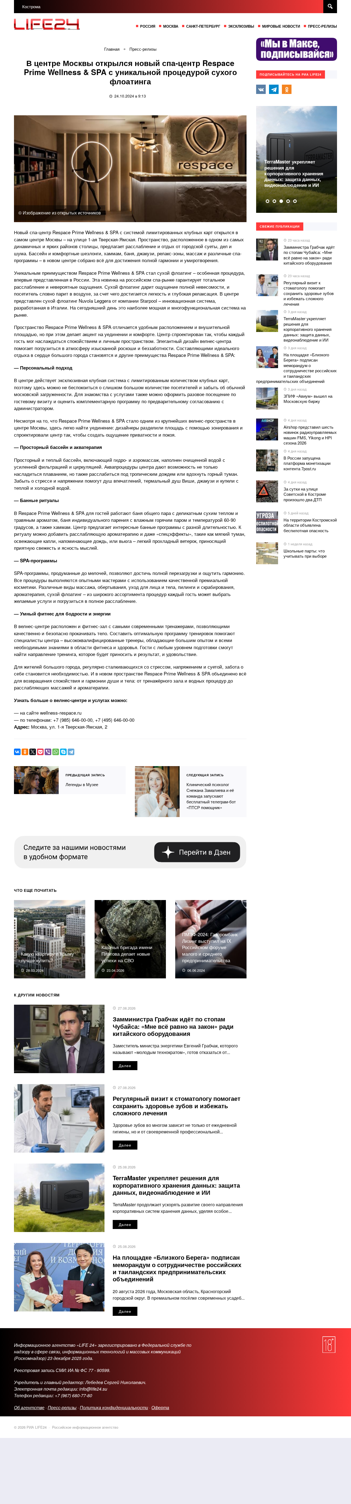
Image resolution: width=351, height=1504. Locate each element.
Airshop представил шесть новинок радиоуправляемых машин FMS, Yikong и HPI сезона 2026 (310, 435)
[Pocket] (40, 752)
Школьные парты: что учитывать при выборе (305, 553)
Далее (125, 1065)
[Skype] (63, 752)
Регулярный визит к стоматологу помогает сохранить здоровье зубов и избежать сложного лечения (176, 1105)
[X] (32, 752)
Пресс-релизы (62, 1407)
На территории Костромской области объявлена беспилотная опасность (310, 525)
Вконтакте (260, 89)
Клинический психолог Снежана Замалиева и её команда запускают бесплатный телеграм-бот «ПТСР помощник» (157, 791)
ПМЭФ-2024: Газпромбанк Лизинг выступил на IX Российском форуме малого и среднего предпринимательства (209, 947)
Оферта (160, 1407)
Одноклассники (286, 89)
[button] (267, 201)
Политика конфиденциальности (114, 1407)
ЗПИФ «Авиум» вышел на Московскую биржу (308, 398)
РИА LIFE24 (55, 25)
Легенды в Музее (36, 780)
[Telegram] (71, 752)
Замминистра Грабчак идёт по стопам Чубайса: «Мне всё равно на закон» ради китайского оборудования (173, 1026)
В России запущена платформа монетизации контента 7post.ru (307, 463)
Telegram (273, 89)
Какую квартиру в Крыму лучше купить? (47, 957)
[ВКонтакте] (17, 752)
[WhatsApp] (55, 752)
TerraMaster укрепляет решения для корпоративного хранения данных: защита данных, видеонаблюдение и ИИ (176, 1185)
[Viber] (48, 752)
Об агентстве (29, 1407)
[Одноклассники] (25, 752)
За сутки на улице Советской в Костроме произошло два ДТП (305, 494)
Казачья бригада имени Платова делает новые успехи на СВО (126, 954)
